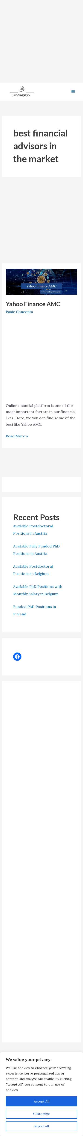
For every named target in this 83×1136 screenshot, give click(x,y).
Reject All (41, 1126)
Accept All (41, 1101)
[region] (41, 1094)
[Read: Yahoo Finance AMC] (41, 281)
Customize (41, 1114)
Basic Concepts (19, 311)
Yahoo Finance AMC (33, 304)
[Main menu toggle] (73, 91)
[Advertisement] (41, 41)
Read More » (17, 436)
